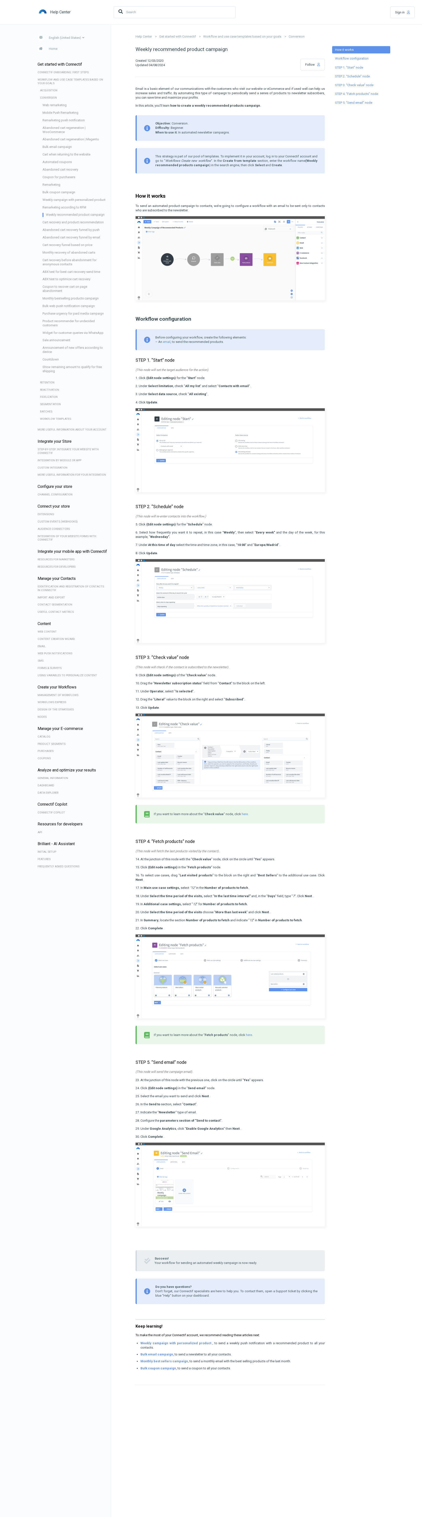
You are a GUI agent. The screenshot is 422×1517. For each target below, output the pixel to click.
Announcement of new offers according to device (72, 350)
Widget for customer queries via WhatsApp (73, 333)
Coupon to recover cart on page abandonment (64, 289)
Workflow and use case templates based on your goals (242, 36)
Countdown (50, 359)
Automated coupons (57, 162)
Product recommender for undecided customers (68, 323)
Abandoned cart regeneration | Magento (70, 139)
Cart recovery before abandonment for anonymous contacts (69, 262)
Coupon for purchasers (58, 177)
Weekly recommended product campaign (75, 214)
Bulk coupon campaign (58, 192)
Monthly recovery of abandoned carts (68, 252)
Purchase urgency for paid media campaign (73, 313)
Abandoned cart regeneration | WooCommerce (63, 130)
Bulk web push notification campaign (68, 306)
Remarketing (51, 184)
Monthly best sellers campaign (164, 1361)
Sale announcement (56, 340)
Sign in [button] (400, 12)
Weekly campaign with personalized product (74, 200)
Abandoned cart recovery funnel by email (71, 237)
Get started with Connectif (177, 36)
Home (53, 49)
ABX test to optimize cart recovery (66, 279)
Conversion (297, 36)
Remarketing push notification (63, 120)
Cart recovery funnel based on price (67, 245)
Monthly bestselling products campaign (70, 298)
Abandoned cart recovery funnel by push (71, 230)
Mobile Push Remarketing (60, 112)
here (245, 814)
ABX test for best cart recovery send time (71, 272)
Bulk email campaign (57, 147)
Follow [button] (310, 64)
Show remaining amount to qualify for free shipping (72, 369)
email (166, 342)
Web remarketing (54, 105)
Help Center (144, 36)
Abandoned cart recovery (60, 169)
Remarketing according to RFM (64, 207)
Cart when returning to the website (66, 154)
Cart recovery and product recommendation (73, 222)
